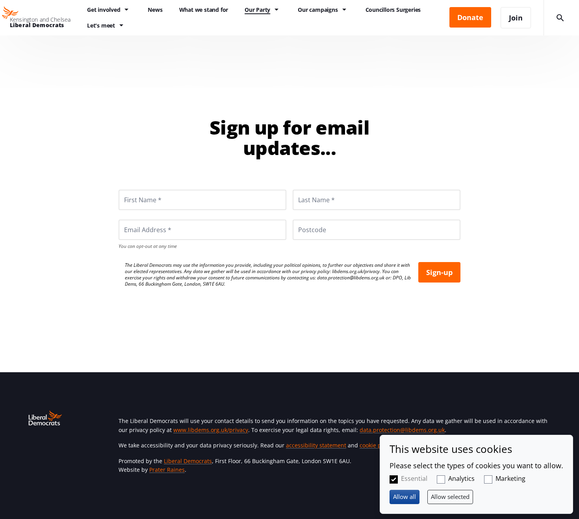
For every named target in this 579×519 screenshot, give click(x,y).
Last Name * (306, 190)
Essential (414, 478)
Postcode (303, 219)
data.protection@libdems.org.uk (350, 277)
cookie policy (376, 445)
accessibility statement (316, 445)
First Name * (133, 190)
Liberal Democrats (188, 461)
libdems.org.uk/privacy (356, 271)
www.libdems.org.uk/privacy (210, 430)
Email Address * (137, 219)
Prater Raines (167, 469)
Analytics (461, 478)
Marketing (510, 478)
